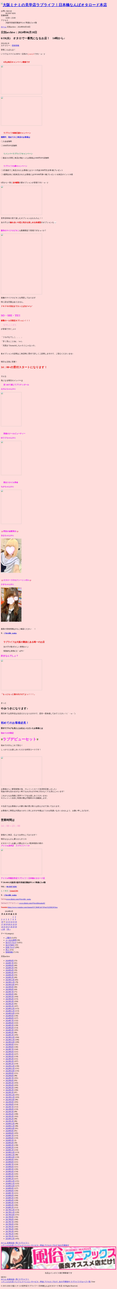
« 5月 (3, 929)
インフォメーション (22, 1245)
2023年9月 (9, 1044)
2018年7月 (9, 1193)
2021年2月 (9, 1119)
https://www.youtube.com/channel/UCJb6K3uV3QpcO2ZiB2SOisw (33, 907)
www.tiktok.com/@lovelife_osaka (18, 899)
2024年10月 (10, 1013)
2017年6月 (9, 1224)
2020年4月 (9, 1143)
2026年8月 (9, 961)
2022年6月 (9, 1080)
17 (2, 924)
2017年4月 (9, 1229)
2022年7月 (9, 1078)
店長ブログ (10, 947)
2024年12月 (10, 1008)
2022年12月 (10, 1066)
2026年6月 (9, 965)
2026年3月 (9, 973)
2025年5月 (9, 997)
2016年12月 (10, 1239)
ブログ (55, 1245)
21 (11, 924)
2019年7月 (9, 1164)
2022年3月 (9, 1088)
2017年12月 (10, 1210)
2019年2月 (9, 1176)
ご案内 (8, 938)
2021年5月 (9, 1112)
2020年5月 (9, 1140)
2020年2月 (9, 1148)
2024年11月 (10, 1011)
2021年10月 (10, 1100)
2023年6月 (9, 1052)
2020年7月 (9, 1136)
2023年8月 (9, 1047)
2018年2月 (9, 1205)
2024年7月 (9, 1020)
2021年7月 (9, 1107)
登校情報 (15, 45)
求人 (7, 950)
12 (7, 922)
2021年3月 (9, 1116)
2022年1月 (9, 1092)
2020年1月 (9, 1150)
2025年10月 (10, 985)
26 (7, 927)
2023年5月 (9, 1054)
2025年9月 (9, 987)
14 (11, 922)
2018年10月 (10, 1186)
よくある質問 (10, 940)
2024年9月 (9, 1016)
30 (16, 927)
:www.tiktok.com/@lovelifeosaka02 (32, 903)
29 (14, 927)
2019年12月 (10, 1152)
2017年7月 (9, 1222)
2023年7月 (9, 1049)
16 (16, 922)
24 (2, 927)
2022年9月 (9, 1073)
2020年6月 (9, 1138)
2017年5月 (9, 1227)
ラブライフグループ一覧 (80, 1282)
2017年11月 (10, 1212)
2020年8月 (9, 1133)
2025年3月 (9, 1001)
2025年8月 (9, 989)
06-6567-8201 (12, 887)
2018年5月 (9, 1198)
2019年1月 (9, 1179)
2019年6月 (9, 1167)
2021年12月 (10, 1095)
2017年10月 (10, 1215)
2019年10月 (10, 1157)
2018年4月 (9, 1200)
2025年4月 (9, 999)
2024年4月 (9, 1028)
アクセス (48, 1245)
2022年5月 (9, 1083)
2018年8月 (9, 1191)
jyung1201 (14, 891)
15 (14, 922)
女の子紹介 (10, 945)
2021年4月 (9, 1114)
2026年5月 (9, 968)
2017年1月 (9, 1236)
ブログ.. (55, 1282)
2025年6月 (9, 994)
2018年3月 (9, 1203)
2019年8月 (9, 1162)
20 (9, 924)
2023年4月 (9, 1056)
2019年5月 (9, 1169)
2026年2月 (9, 975)
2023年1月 (9, 1064)
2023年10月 (10, 1042)
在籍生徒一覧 (12, 1243)
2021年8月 (9, 1104)
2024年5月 (9, 1025)
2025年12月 (10, 980)
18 (4, 924)
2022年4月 (9, 1085)
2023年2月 (9, 1061)
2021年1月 (9, 1121)
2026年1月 (9, 977)
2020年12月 (10, 1124)
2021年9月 (9, 1102)
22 (14, 924)
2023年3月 (9, 1059)
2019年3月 (9, 1174)
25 (4, 927)
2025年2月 (9, 1004)
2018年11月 (10, 1183)
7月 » (8, 929)
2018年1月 (9, 1207)
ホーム (3, 27)
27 (9, 927)
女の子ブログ (10, 943)
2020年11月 (10, 1126)
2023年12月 (10, 1037)
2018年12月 (10, 1181)
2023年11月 (10, 1040)
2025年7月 (9, 992)
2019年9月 (9, 1159)
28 (11, 927)
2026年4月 (9, 970)
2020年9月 (9, 1131)
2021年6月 (9, 1109)
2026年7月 (9, 963)
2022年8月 (9, 1076)
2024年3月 (9, 1030)
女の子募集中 (63, 1245)
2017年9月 (9, 1217)
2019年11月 (10, 1155)
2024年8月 (9, 1018)
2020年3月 (9, 1145)
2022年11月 (10, 1068)
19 (7, 924)
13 (9, 922)
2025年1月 (9, 1006)
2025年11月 (10, 982)
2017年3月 (9, 1231)
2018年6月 (9, 1195)
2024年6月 (9, 1023)
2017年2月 (9, 1234)
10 (2, 922)
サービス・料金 (37, 1245)
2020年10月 (10, 1128)
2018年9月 (9, 1188)
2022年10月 (10, 1071)
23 (16, 924)
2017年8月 (9, 1219)
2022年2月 (9, 1090)
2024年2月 (9, 1032)
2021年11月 (10, 1097)
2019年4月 (9, 1171)
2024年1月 (9, 1035)
